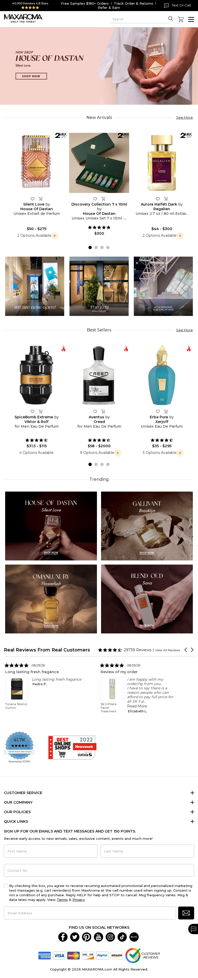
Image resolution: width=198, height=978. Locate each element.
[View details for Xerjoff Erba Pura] (162, 375)
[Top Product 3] (163, 286)
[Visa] (59, 955)
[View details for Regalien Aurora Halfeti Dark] (162, 163)
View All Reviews (167, 650)
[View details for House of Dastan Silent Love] (36, 163)
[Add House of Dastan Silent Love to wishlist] (32, 198)
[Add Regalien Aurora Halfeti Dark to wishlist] (158, 198)
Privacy (78, 900)
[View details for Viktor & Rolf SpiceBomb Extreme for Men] (36, 375)
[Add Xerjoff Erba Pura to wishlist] (158, 411)
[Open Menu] (191, 19)
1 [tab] (90, 247)
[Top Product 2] (98, 286)
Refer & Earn (109, 7)
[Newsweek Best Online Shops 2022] (72, 747)
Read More (42, 706)
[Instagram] (110, 937)
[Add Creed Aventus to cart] (103, 411)
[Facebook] (63, 937)
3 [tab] (102, 247)
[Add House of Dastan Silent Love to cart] (41, 198)
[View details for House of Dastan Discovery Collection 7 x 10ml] (99, 163)
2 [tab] (96, 247)
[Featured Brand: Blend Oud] (147, 599)
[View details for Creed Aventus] (99, 375)
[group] (99, 66)
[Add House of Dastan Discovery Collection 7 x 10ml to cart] (103, 198)
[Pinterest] (86, 937)
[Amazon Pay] (117, 955)
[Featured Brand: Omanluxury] (51, 599)
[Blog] (134, 937)
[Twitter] (74, 937)
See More (184, 117)
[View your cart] (181, 19)
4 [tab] (108, 247)
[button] (186, 650)
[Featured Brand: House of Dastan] (51, 526)
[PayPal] (102, 955)
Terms (62, 900)
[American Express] (44, 955)
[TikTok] (122, 937)
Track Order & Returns (133, 3)
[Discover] (88, 955)
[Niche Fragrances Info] (54, 235)
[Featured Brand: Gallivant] (147, 526)
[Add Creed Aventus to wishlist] (95, 411)
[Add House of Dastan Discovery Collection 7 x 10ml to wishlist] (95, 198)
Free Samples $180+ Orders (85, 3)
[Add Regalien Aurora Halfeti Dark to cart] (166, 198)
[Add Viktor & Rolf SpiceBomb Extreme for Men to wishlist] (32, 411)
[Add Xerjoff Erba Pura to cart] (166, 411)
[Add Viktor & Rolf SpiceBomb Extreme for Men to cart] (41, 411)
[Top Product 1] (34, 286)
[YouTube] (98, 937)
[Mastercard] (73, 955)
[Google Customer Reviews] (142, 955)
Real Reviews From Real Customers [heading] (47, 650)
